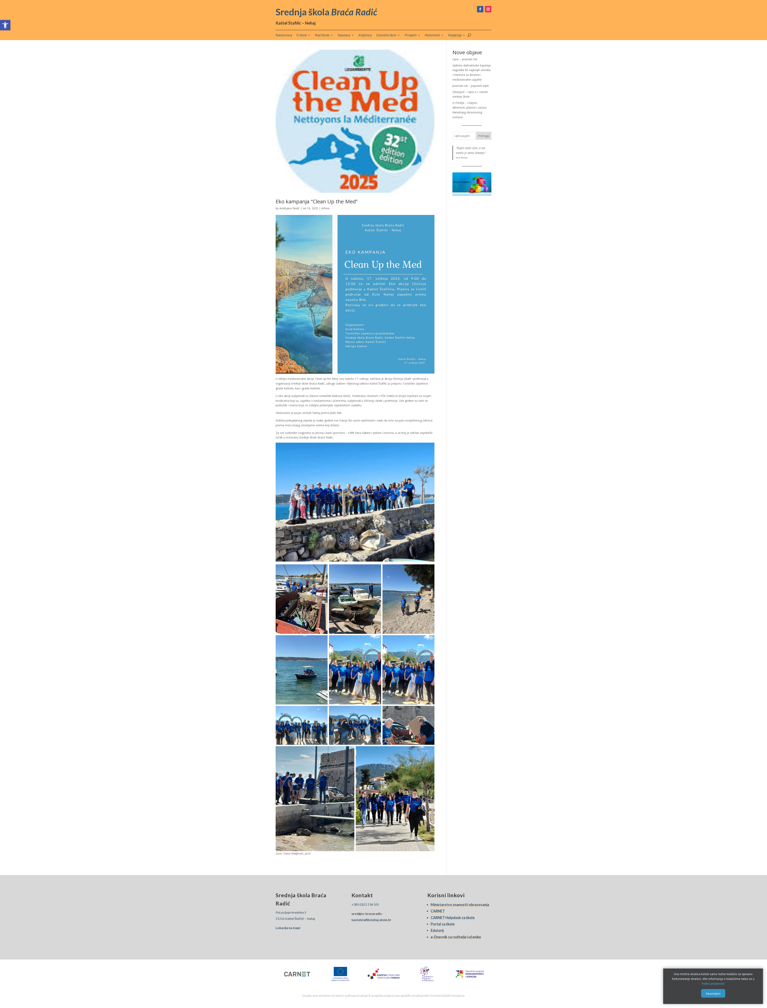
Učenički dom (386, 35)
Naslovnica (284, 35)
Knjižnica (365, 35)
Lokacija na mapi (288, 928)
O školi (301, 35)
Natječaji (454, 35)
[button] (5, 25)
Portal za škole (443, 924)
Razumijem (713, 993)
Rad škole (322, 35)
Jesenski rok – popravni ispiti (470, 86)
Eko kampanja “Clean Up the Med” (317, 201)
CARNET (438, 911)
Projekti (410, 35)
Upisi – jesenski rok (464, 59)
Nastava (344, 35)
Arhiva (325, 208)
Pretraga (483, 136)
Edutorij (437, 930)
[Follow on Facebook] (480, 9)
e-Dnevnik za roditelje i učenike (456, 937)
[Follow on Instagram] (488, 9)
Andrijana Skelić (289, 208)
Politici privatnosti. (713, 983)
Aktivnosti (432, 35)
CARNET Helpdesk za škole (453, 917)
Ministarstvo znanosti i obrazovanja (460, 904)
